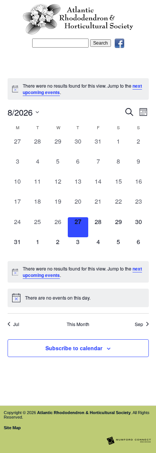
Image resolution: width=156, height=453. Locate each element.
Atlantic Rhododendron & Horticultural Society (84, 412)
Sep (139, 324)
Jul (16, 324)
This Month (78, 324)
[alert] (78, 89)
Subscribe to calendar (73, 348)
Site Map (12, 427)
